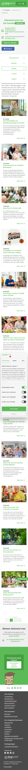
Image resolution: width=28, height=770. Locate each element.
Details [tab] (14, 360)
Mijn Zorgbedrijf (9, 708)
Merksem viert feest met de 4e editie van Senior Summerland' (14, 339)
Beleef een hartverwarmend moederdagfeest (13, 464)
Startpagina (6, 10)
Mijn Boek (7, 714)
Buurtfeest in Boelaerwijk (12, 208)
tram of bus (11, 38)
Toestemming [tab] (5, 360)
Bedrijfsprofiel (8, 723)
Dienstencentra (16, 10)
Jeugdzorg (7, 732)
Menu (20, 3)
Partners (7, 734)
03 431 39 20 (8, 32)
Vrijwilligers (7, 727)
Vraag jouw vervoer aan (12, 36)
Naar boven (23, 579)
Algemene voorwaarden (11, 736)
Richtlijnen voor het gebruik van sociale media (13, 739)
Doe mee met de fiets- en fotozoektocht (12, 551)
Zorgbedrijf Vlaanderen (11, 746)
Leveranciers (8, 729)
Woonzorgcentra (9, 703)
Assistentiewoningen (10, 701)
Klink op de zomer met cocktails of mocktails (11, 508)
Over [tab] (23, 360)
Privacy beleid (8, 767)
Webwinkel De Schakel (11, 716)
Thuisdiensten (8, 696)
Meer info (20, 138)
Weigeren (14, 414)
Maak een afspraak (10, 43)
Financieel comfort (9, 705)
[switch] (24, 392)
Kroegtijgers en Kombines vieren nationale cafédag (12, 251)
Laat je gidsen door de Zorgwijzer (14, 665)
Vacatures (7, 725)
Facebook (9, 49)
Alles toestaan (14, 408)
